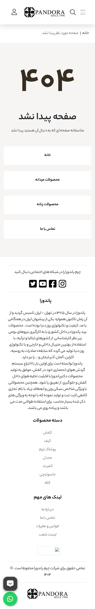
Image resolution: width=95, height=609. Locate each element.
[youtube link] (43, 284)
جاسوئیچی (48, 475)
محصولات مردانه (47, 180)
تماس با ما (47, 229)
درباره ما (48, 510)
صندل (47, 458)
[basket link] (13, 12)
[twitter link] (33, 284)
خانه (85, 33)
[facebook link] (52, 284)
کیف (47, 441)
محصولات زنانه (48, 205)
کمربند (48, 466)
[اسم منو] (72, 12)
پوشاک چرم (47, 450)
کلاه (47, 483)
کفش (47, 433)
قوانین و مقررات (47, 527)
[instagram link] (62, 284)
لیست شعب (47, 535)
